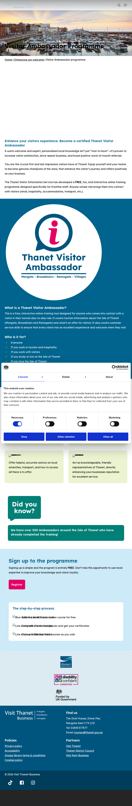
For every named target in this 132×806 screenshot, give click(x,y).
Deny (24, 436)
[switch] (49, 423)
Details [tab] (66, 376)
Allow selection (66, 436)
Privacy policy (13, 746)
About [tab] (109, 376)
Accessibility (12, 750)
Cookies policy (14, 760)
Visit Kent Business (77, 755)
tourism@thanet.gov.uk (88, 732)
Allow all (108, 436)
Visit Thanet (73, 746)
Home (8, 59)
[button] (125, 5)
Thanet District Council (80, 750)
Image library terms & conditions (25, 755)
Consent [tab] (23, 376)
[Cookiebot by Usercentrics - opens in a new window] (114, 367)
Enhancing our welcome (29, 59)
